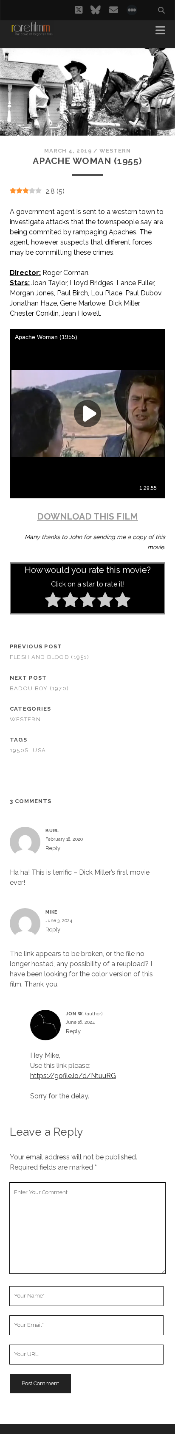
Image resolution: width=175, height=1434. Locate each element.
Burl (52, 830)
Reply (52, 848)
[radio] (53, 601)
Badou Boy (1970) (39, 688)
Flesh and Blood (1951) (49, 657)
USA (39, 750)
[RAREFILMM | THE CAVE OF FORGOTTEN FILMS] (32, 33)
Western (115, 150)
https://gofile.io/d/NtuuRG (73, 1076)
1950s (19, 750)
